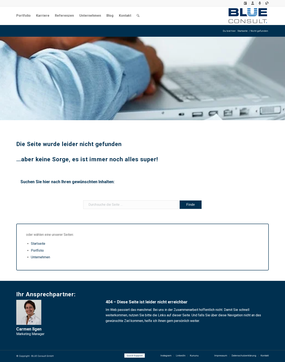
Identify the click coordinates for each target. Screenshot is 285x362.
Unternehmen (40, 257)
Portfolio (37, 250)
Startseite (38, 244)
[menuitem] (245, 3)
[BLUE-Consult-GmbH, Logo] (248, 15)
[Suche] (138, 15)
